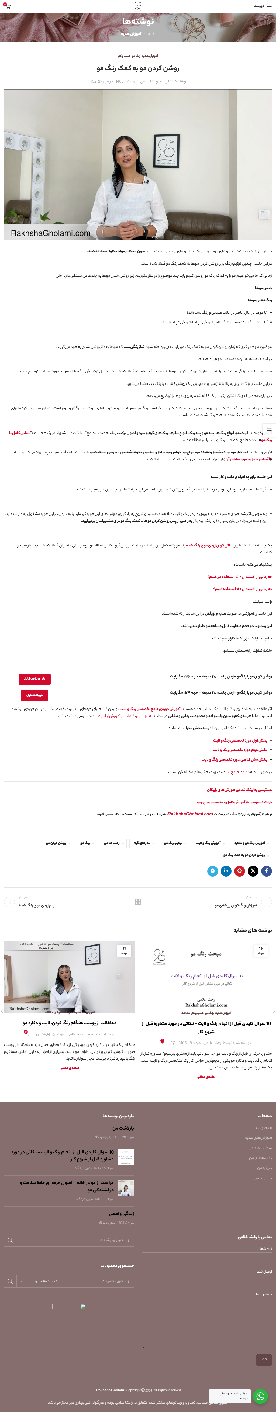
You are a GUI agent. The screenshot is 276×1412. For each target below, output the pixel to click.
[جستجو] (10, 1240)
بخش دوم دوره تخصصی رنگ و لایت (239, 750)
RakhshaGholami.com (190, 815)
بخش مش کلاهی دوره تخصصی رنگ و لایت (234, 760)
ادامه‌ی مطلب (206, 1077)
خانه (151, 34)
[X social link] (253, 871)
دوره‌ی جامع (240, 772)
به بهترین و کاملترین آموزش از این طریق (122, 716)
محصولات (264, 1128)
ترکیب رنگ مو (173, 843)
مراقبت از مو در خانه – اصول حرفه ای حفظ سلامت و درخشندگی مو (67, 1186)
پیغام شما (264, 1295)
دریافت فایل (32, 679)
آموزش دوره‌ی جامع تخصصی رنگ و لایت (150, 709)
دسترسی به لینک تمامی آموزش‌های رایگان (239, 790)
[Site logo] (138, 6)
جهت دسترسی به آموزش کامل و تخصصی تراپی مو (234, 803)
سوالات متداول (260, 1148)
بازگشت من (123, 1129)
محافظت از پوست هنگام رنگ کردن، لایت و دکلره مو (70, 1023)
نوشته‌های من (260, 1158)
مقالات (185, 1013)
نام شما (266, 1249)
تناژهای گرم (142, 843)
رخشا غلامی (112, 843)
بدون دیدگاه (103, 1137)
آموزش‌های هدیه (258, 1138)
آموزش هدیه (131, 34)
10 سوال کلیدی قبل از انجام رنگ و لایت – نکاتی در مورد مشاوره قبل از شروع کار (62, 1156)
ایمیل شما (264, 1272)
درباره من (264, 1168)
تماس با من (263, 1179)
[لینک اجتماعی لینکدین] (226, 871)
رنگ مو (136, 56)
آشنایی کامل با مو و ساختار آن (248, 459)
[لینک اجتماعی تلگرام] (212, 871)
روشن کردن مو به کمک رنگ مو (244, 856)
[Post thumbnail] (126, 1160)
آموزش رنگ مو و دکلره (249, 843)
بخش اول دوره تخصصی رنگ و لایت (240, 741)
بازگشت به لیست (138, 902)
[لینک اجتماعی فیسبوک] (266, 871)
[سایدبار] (269, 430)
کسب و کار (124, 56)
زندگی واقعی (121, 1214)
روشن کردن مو (56, 843)
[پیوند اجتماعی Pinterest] (239, 871)
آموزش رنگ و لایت (208, 843)
